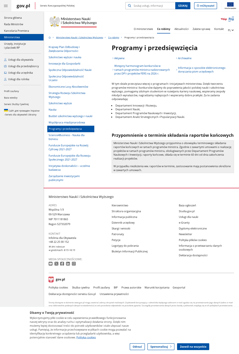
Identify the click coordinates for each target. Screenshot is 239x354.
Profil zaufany (11, 91)
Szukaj (182, 5)
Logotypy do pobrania (125, 245)
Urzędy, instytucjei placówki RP (15, 45)
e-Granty (184, 222)
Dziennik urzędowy (123, 222)
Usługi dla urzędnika (20, 72)
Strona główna (16, 18)
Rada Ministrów (13, 24)
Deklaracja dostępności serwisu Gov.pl (72, 294)
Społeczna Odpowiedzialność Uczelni (66, 78)
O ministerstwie (143, 29)
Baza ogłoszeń (187, 205)
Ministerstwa (12, 37)
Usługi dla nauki (188, 217)
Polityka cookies (58, 287)
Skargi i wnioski (121, 228)
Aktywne (119, 58)
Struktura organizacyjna (126, 211)
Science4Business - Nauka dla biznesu (67, 137)
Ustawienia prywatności (114, 294)
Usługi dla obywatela (20, 59)
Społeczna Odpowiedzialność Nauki (70, 70)
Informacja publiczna (124, 217)
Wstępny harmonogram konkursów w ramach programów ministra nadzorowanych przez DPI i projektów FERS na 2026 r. (142, 69)
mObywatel (207, 6)
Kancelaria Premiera (16, 31)
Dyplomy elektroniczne (193, 228)
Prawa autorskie (131, 287)
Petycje (116, 240)
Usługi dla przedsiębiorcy (23, 66)
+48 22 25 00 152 (59, 242)
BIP (116, 287)
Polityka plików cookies (193, 240)
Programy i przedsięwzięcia (65, 129)
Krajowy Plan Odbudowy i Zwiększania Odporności (64, 49)
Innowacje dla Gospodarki (64, 63)
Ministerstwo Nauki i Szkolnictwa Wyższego (79, 37)
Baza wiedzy (10, 97)
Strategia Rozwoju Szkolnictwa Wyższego (67, 95)
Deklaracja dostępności (193, 255)
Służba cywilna (81, 287)
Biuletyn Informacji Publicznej (130, 251)
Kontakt (219, 29)
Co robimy (163, 29)
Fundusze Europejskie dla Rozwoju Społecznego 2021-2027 (70, 157)
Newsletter (185, 234)
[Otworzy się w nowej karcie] (51, 264)
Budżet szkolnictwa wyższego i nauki (70, 116)
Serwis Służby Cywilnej (16, 104)
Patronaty (118, 234)
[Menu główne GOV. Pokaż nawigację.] (5, 5)
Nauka (52, 109)
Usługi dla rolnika (18, 79)
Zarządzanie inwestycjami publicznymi (64, 178)
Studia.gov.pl (187, 211)
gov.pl (60, 280)
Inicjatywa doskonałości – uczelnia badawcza (69, 168)
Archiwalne (185, 58)
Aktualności (181, 29)
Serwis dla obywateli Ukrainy (22, 112)
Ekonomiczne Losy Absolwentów (68, 86)
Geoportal (179, 287)
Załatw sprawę (201, 29)
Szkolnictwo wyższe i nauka (65, 57)
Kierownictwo (120, 205)
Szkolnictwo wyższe (60, 103)
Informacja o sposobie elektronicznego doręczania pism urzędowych (202, 69)
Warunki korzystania (157, 287)
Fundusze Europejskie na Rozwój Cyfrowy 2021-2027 (68, 147)
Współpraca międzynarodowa (67, 122)
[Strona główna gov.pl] (50, 37)
